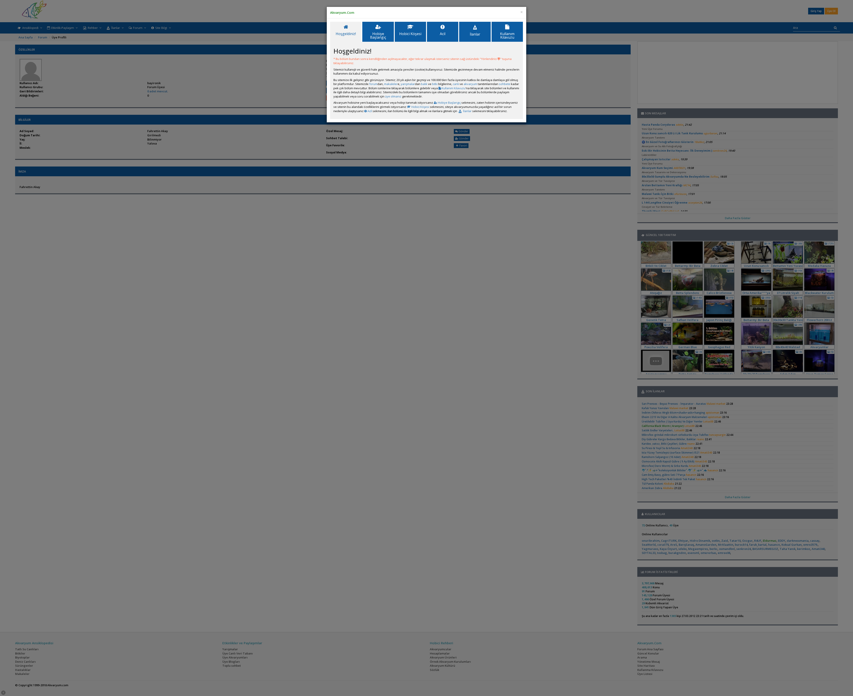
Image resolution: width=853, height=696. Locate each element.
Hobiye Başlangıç (449, 103)
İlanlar (467, 111)
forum (373, 84)
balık (424, 84)
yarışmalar (408, 84)
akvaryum (470, 84)
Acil (369, 111)
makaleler (391, 84)
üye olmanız (393, 96)
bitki (435, 84)
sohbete (504, 84)
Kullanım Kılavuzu (453, 88)
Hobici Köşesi (420, 107)
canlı (456, 84)
